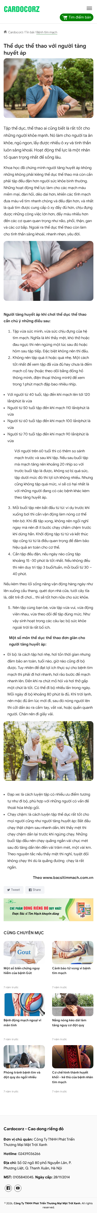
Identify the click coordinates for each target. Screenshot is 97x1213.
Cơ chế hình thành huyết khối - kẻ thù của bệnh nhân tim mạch (72, 1077)
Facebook (8, 1188)
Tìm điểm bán (80, 17)
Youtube (17, 1188)
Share (37, 890)
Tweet (15, 890)
